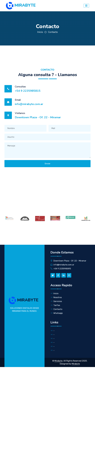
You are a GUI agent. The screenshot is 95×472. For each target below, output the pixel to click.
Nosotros (57, 297)
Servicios (57, 301)
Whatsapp (58, 313)
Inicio (40, 32)
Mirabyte (58, 361)
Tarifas (56, 305)
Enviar (47, 163)
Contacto (53, 32)
